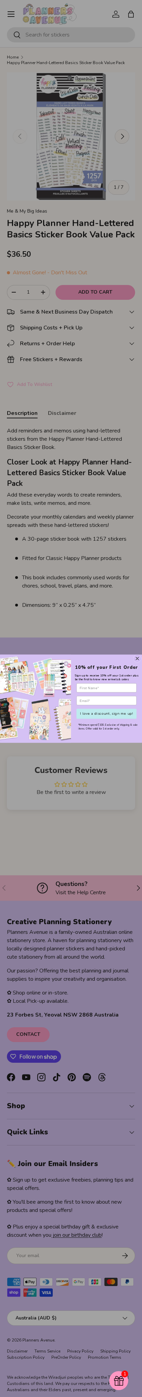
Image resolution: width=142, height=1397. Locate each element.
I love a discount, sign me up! (106, 713)
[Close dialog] (137, 658)
